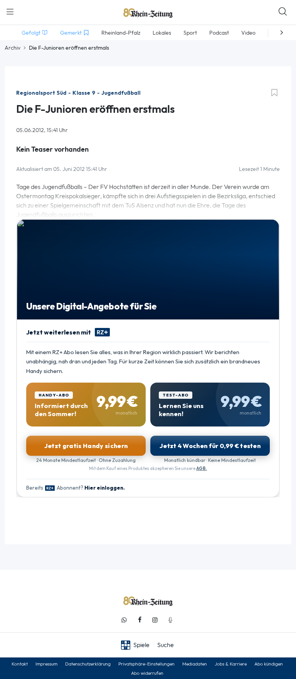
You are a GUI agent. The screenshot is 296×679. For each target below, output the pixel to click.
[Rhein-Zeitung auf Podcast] (170, 620)
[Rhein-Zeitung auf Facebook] (139, 620)
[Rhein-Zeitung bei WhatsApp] (124, 620)
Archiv (12, 47)
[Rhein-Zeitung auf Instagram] (155, 620)
